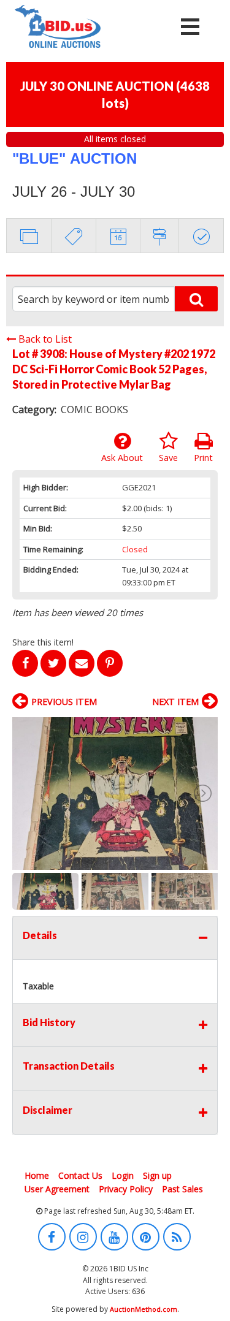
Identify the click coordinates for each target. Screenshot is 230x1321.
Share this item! (43, 642)
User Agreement (57, 1189)
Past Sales (182, 1189)
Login (123, 1175)
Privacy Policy (126, 1189)
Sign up (157, 1175)
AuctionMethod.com (143, 1309)
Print (203, 457)
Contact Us (80, 1175)
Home (37, 1175)
